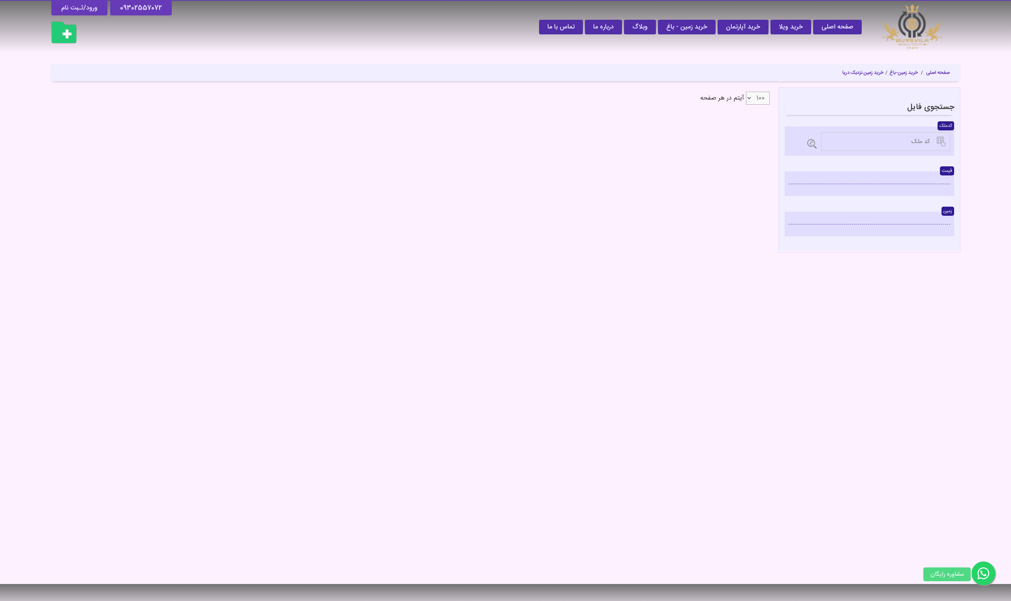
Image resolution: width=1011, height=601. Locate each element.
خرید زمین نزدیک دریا (862, 73)
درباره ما (603, 27)
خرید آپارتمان (743, 27)
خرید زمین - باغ (686, 27)
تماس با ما (561, 27)
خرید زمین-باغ (903, 73)
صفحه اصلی (837, 27)
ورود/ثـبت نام (79, 8)
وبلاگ (640, 27)
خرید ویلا (791, 27)
